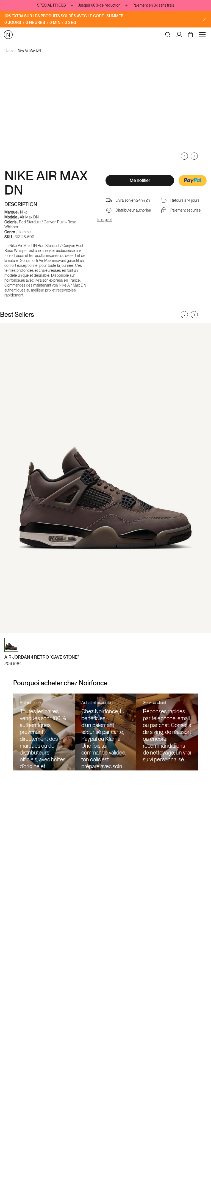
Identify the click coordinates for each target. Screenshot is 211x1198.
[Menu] (203, 34)
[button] (193, 181)
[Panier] (191, 34)
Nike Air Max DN (29, 50)
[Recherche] (167, 34)
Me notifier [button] (140, 180)
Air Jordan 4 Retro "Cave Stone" (41, 657)
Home (8, 50)
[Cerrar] (205, 19)
